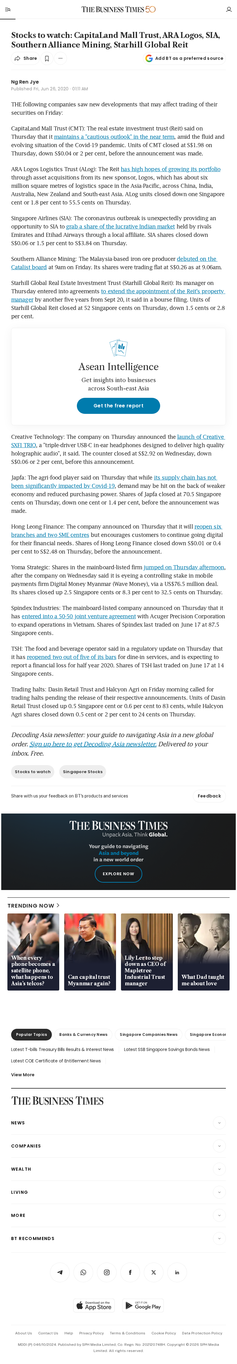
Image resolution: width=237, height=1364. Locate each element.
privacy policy (91, 1333)
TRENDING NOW (30, 905)
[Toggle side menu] (7, 9)
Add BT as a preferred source (189, 58)
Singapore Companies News (148, 1034)
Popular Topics (31, 1034)
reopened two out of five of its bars (72, 656)
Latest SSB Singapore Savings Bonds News (167, 1049)
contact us (48, 1333)
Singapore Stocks (82, 772)
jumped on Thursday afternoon (183, 567)
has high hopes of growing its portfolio (170, 169)
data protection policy (202, 1333)
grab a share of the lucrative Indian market (120, 226)
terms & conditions (127, 1333)
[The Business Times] (112, 9)
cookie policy (164, 1333)
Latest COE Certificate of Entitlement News (56, 1061)
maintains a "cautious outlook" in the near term (114, 136)
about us (23, 1333)
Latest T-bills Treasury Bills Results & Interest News (62, 1049)
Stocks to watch (33, 772)
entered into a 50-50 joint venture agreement (78, 616)
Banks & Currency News (83, 1034)
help (68, 1333)
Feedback (209, 796)
